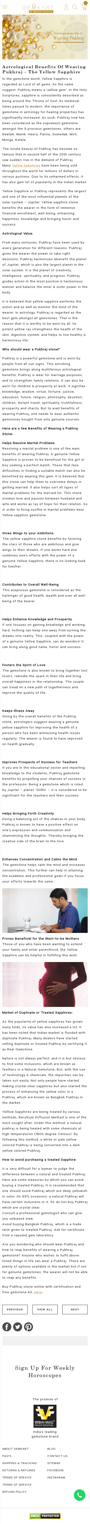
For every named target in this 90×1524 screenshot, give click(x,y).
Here (38, 1293)
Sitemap (53, 1463)
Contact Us (57, 1456)
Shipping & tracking (19, 1463)
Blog (51, 1449)
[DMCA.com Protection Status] (45, 1516)
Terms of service (17, 1485)
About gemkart (15, 1449)
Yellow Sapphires (26, 166)
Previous (15, 1309)
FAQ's (6, 1456)
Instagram (56, 1478)
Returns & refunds (18, 1470)
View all (45, 1309)
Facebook (55, 1470)
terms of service (17, 1478)
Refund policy (14, 1492)
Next (75, 1309)
